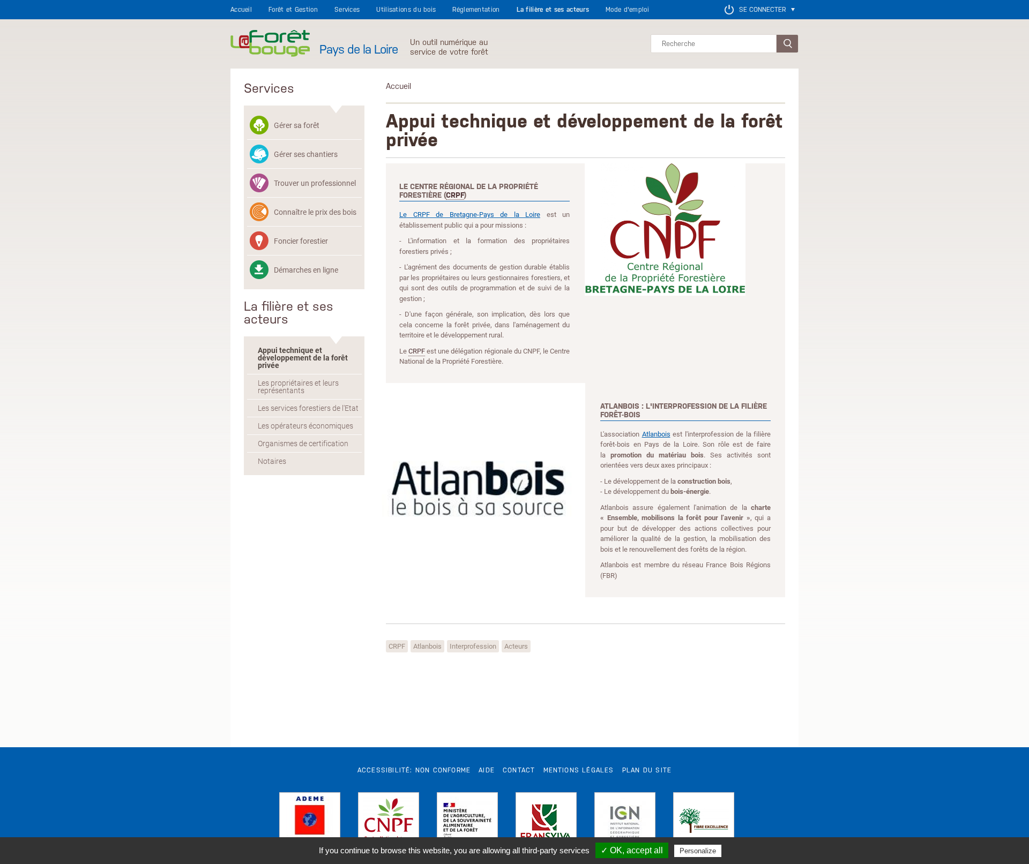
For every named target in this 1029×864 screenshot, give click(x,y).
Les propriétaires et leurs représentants (298, 386)
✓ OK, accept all (632, 850)
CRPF (455, 195)
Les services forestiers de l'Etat (308, 408)
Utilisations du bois (406, 9)
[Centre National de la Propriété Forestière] (389, 823)
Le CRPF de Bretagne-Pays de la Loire (469, 214)
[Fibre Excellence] (704, 823)
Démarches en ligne (306, 270)
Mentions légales (578, 770)
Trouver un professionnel (315, 183)
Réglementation (475, 9)
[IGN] (625, 823)
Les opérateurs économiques (305, 426)
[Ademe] (310, 823)
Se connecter (762, 9)
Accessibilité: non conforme (414, 770)
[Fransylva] (546, 823)
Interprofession (473, 646)
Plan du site (647, 770)
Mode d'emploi (627, 9)
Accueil (241, 9)
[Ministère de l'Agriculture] (467, 823)
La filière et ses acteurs (553, 9)
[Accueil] (270, 44)
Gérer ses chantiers (306, 154)
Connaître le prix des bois (315, 212)
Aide (487, 770)
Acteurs (516, 646)
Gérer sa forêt (296, 125)
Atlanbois (656, 434)
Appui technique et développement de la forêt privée (303, 358)
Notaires (272, 461)
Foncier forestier (301, 241)
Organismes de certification (303, 443)
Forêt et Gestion (293, 9)
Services (347, 9)
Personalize (698, 851)
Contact (519, 770)
